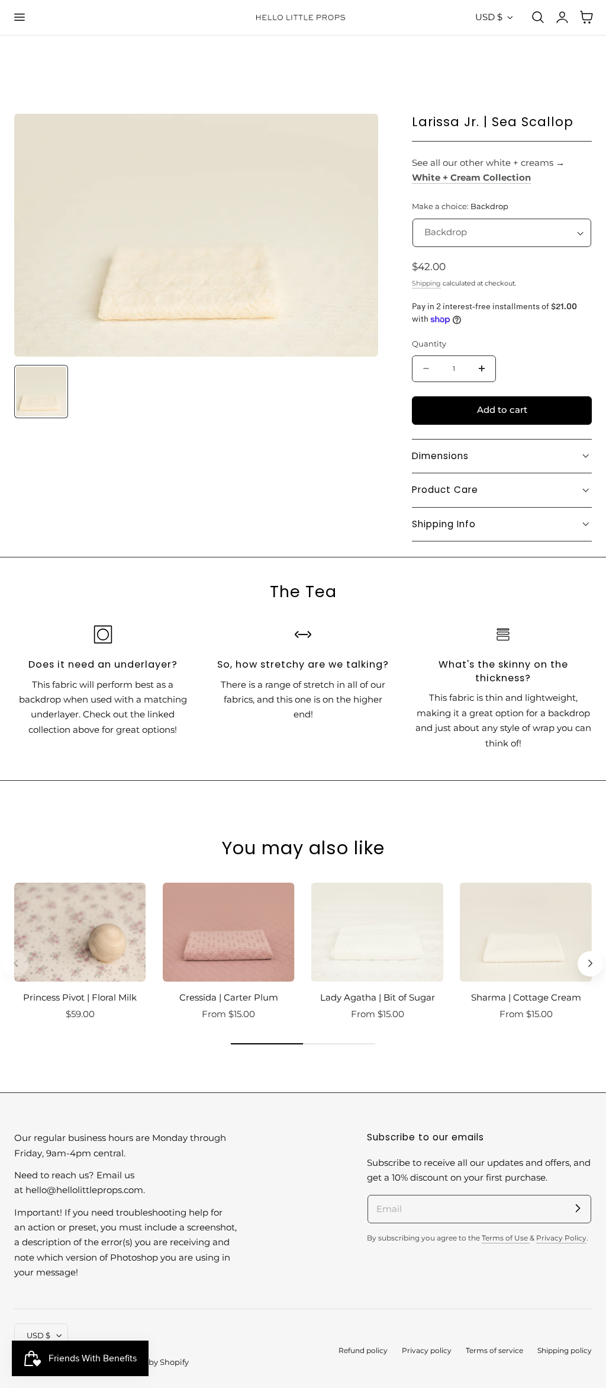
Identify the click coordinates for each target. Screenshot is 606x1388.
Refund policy (363, 1351)
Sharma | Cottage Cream (526, 997)
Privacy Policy (561, 1238)
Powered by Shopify (150, 1362)
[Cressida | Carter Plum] (228, 932)
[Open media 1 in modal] (357, 135)
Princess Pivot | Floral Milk (80, 997)
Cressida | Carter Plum (228, 997)
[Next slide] (590, 963)
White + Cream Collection (471, 177)
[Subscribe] (577, 1208)
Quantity (429, 343)
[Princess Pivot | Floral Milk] (80, 932)
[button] (19, 17)
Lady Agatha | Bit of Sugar (377, 997)
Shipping (426, 283)
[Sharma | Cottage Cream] (525, 932)
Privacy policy (427, 1351)
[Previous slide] (15, 963)
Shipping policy (564, 1351)
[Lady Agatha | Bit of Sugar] (377, 932)
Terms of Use (506, 1238)
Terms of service (494, 1351)
